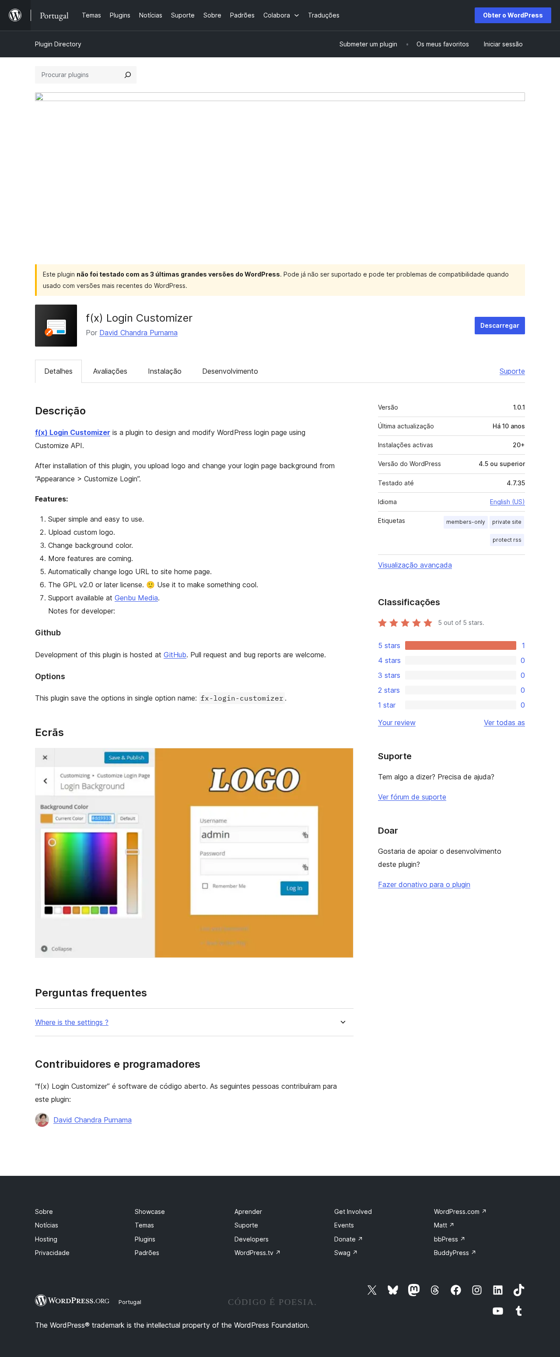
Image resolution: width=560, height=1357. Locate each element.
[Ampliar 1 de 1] (341, 759)
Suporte (512, 371)
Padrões (147, 1252)
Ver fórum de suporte (412, 796)
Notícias (46, 1225)
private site (507, 522)
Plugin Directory (58, 44)
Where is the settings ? (71, 1022)
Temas (144, 1225)
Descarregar (499, 325)
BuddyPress (455, 1252)
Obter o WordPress (513, 15)
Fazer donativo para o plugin (424, 884)
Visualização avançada (415, 565)
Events (344, 1225)
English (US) (507, 501)
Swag (346, 1252)
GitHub (175, 654)
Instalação (165, 371)
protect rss (507, 539)
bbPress (450, 1239)
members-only (465, 522)
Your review (397, 722)
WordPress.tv (257, 1252)
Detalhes (58, 371)
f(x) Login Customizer (72, 432)
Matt (444, 1225)
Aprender (248, 1211)
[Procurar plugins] (127, 75)
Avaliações (110, 371)
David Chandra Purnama (138, 332)
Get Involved (353, 1211)
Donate (348, 1239)
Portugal (130, 1301)
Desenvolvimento (230, 371)
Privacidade (52, 1252)
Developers (251, 1239)
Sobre (44, 1211)
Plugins (145, 1239)
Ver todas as (504, 722)
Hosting (46, 1239)
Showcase (150, 1211)
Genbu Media (136, 597)
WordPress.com (460, 1211)
